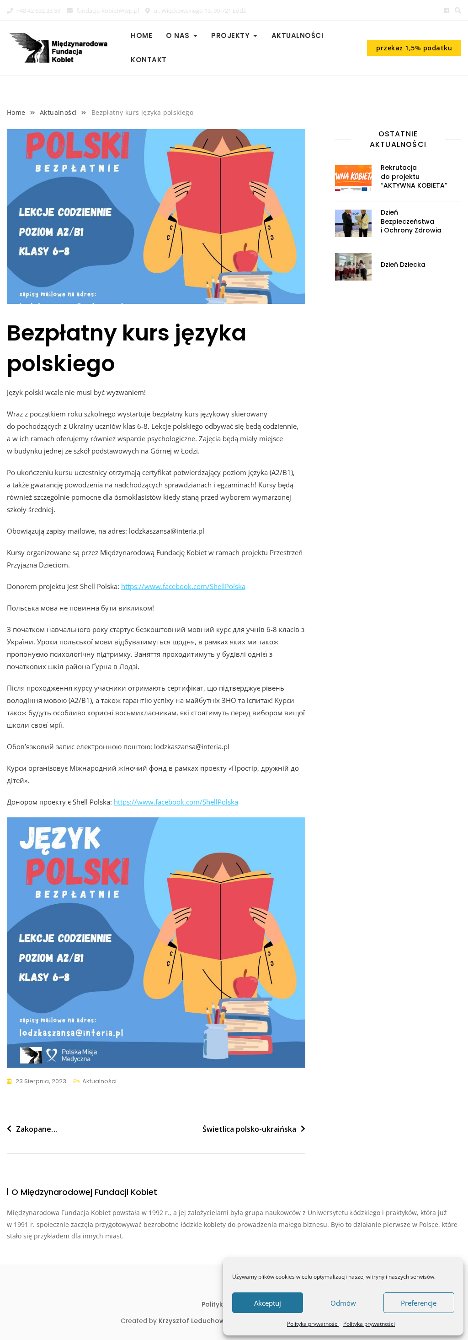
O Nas (178, 35)
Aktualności (297, 35)
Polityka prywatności (313, 1324)
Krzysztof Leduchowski (196, 1320)
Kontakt (149, 60)
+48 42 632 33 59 (37, 10)
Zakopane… (37, 1129)
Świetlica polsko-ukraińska (249, 1129)
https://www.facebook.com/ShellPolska (183, 586)
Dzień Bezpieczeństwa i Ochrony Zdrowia (411, 221)
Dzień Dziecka (403, 264)
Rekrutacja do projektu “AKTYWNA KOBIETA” (414, 176)
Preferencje (418, 1303)
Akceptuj (267, 1303)
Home (141, 35)
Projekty (230, 35)
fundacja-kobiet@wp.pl (107, 10)
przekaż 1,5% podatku (414, 47)
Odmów (343, 1303)
